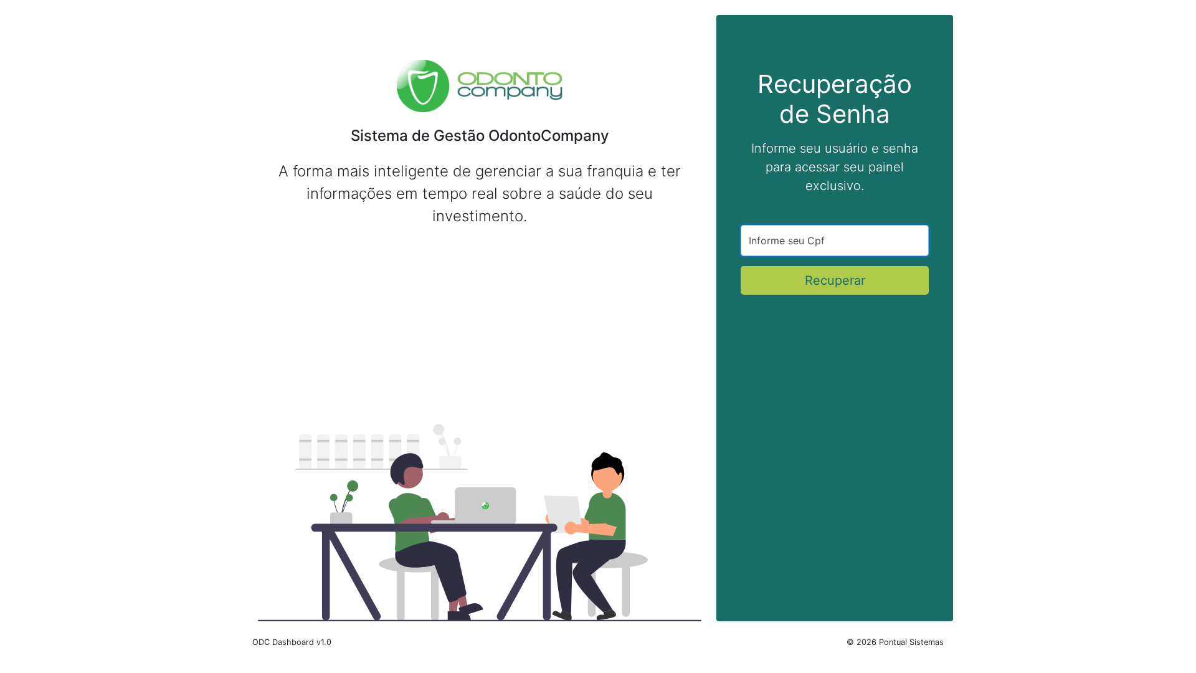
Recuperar (835, 280)
